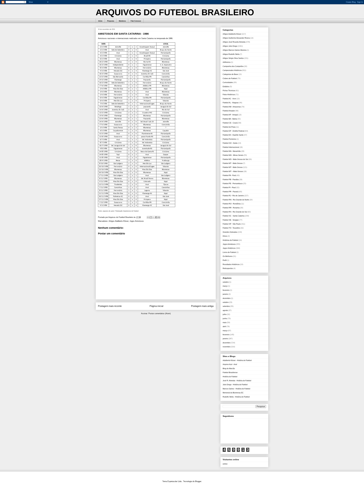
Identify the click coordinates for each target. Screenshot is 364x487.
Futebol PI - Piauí (229, 188)
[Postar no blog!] (150, 217)
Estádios (226, 87)
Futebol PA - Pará (229, 175)
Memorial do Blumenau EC (233, 393)
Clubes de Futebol (230, 78)
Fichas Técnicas (229, 91)
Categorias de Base (230, 74)
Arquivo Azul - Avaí (230, 364)
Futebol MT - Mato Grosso (233, 163)
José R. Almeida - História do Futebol (237, 381)
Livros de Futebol (229, 252)
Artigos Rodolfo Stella (231, 54)
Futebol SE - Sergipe (231, 220)
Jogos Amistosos (137, 221)
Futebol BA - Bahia (230, 119)
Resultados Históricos (231, 264)
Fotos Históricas (229, 95)
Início (100, 21)
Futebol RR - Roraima (231, 208)
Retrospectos (228, 268)
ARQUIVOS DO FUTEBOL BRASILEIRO (175, 12)
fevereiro (226, 290)
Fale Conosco (136, 21)
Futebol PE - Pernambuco (233, 184)
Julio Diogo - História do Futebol (235, 385)
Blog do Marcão (229, 369)
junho (225, 319)
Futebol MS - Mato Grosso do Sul (235, 159)
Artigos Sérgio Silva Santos (233, 58)
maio (225, 323)
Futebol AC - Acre (229, 99)
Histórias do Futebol (230, 240)
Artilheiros (226, 62)
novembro (226, 347)
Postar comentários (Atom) (159, 313)
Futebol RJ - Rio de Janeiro (233, 196)
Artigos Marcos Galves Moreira (234, 50)
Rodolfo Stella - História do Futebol (236, 397)
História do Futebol (230, 377)
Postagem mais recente (110, 306)
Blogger (198, 481)
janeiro (225, 294)
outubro (226, 282)
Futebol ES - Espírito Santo (233, 135)
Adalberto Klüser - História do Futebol (237, 360)
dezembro (226, 298)
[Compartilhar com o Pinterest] (159, 217)
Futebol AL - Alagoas (231, 103)
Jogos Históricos (229, 248)
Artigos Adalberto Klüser (118, 221)
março (225, 286)
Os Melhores (227, 256)
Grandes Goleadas (230, 232)
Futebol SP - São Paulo (232, 224)
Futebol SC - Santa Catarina (233, 216)
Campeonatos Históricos (232, 70)
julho (225, 314)
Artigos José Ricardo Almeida (234, 42)
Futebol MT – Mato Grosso (233, 171)
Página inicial (156, 306)
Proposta (110, 21)
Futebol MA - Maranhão (232, 151)
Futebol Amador (229, 111)
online (225, 464)
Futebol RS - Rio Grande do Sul (235, 212)
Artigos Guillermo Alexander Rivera (236, 38)
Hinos (225, 236)
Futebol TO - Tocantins (231, 228)
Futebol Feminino (229, 139)
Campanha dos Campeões (233, 66)
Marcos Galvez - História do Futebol (236, 389)
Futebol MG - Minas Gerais (233, 155)
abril (224, 327)
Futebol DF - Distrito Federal (233, 131)
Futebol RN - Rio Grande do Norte (236, 200)
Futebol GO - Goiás (230, 143)
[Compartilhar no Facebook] (156, 217)
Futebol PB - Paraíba (231, 180)
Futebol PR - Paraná (230, 192)
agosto (225, 310)
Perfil (225, 260)
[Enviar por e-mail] (148, 217)
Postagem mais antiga (202, 306)
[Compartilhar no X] (153, 217)
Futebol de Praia (229, 127)
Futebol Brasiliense (230, 373)
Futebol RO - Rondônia (232, 204)
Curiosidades (228, 82)
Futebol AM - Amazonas (232, 107)
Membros (122, 21)
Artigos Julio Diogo (230, 46)
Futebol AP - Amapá (230, 115)
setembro (226, 306)
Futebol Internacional (231, 147)
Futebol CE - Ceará (230, 123)
